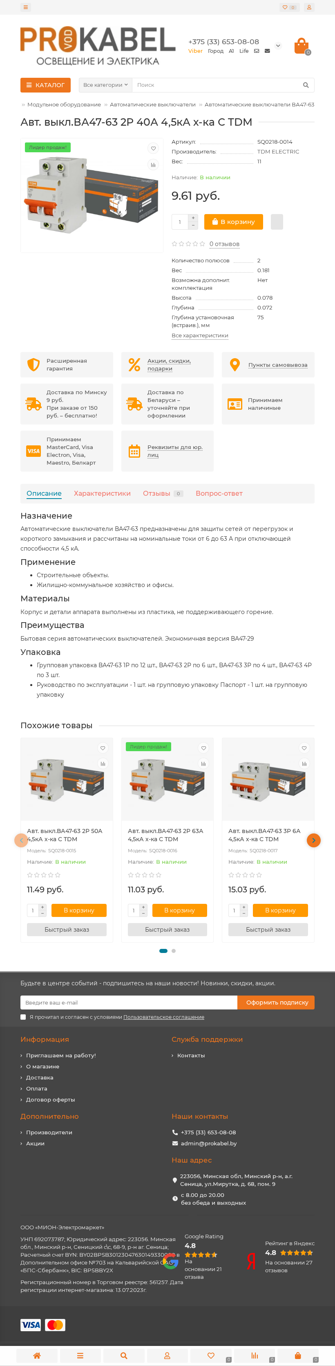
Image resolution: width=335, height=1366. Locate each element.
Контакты (191, 1055)
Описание (44, 493)
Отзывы (161, 493)
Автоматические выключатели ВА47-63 (260, 104)
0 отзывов (225, 244)
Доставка (40, 1077)
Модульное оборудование (64, 104)
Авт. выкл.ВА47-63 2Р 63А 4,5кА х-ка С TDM (165, 835)
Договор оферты (50, 1099)
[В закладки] (153, 148)
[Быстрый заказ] (277, 222)
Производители (49, 1132)
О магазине (42, 1066)
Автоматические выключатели (153, 104)
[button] (163, 951)
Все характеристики (200, 335)
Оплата (36, 1088)
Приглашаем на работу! (61, 1055)
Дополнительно (49, 1116)
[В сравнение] (153, 164)
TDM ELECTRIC (278, 151)
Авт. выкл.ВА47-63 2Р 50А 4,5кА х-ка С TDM (65, 835)
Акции (35, 1143)
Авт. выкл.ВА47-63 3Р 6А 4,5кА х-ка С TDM (264, 835)
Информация (44, 1039)
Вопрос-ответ (219, 493)
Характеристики (102, 493)
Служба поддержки (207, 1039)
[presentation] (21, 840)
